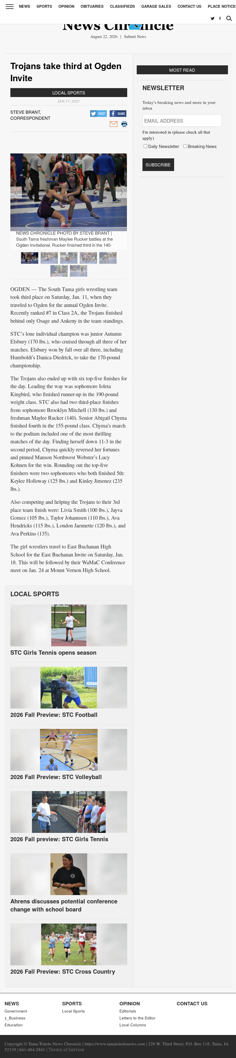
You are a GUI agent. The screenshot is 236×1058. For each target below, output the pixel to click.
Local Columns (132, 1024)
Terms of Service (66, 1049)
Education (14, 1024)
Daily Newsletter (163, 146)
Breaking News (202, 146)
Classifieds (122, 6)
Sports (44, 6)
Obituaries (92, 6)
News (24, 6)
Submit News (135, 36)
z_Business (15, 1018)
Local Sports (68, 93)
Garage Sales (156, 6)
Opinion (66, 6)
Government (16, 1011)
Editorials (127, 1011)
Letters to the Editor (137, 1018)
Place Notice (222, 6)
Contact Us (189, 6)
